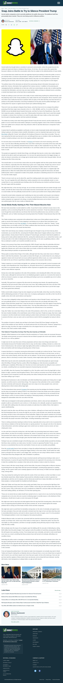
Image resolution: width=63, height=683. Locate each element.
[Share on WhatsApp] (14, 25)
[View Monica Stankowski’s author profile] (2, 21)
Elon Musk (4, 134)
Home (2, 8)
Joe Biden (23, 223)
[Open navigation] (58, 3)
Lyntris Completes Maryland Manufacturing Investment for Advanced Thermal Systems (21, 593)
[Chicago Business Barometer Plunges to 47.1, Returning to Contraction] (52, 572)
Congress (24, 389)
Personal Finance (37, 631)
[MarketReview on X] (35, 671)
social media (10, 448)
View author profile (15, 621)
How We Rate (6, 668)
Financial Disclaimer (56, 679)
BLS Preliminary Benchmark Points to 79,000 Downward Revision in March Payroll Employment (31, 581)
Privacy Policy (48, 679)
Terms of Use (41, 679)
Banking (35, 635)
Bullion (35, 644)
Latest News (6, 660)
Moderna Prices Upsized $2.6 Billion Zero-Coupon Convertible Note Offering (19, 596)
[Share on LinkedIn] (11, 25)
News (6, 8)
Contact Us (36, 662)
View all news (58, 590)
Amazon (30, 141)
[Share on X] (6, 25)
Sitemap (35, 664)
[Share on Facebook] (9, 25)
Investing (35, 633)
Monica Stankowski (9, 21)
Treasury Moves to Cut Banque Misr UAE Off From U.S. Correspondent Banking (19, 599)
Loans (34, 640)
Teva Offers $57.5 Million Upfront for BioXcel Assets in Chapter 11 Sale (17, 605)
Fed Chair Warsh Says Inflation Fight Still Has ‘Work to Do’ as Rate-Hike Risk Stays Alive (10, 581)
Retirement (36, 642)
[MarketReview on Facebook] (40, 671)
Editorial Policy (7, 662)
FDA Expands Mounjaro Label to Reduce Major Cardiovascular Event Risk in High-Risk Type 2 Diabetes (25, 602)
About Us (35, 660)
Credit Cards (36, 646)
